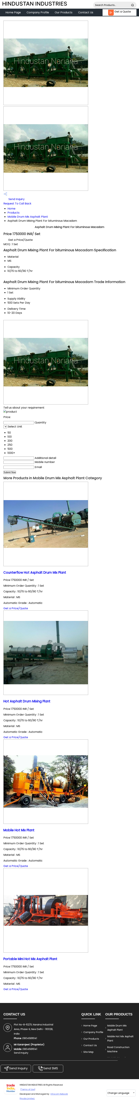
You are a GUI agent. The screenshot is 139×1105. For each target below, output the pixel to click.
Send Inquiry (16, 199)
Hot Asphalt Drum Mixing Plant (26, 701)
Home (11, 209)
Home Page (13, 12)
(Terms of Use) (27, 1089)
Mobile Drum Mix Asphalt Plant (27, 217)
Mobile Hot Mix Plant (18, 830)
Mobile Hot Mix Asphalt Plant (120, 1038)
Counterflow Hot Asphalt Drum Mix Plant (34, 572)
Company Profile (38, 12)
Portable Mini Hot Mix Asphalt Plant (30, 959)
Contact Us (85, 12)
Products (13, 213)
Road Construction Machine (118, 1049)
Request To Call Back (17, 203)
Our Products (63, 12)
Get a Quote (122, 12)
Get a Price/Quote (20, 240)
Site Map (88, 1052)
